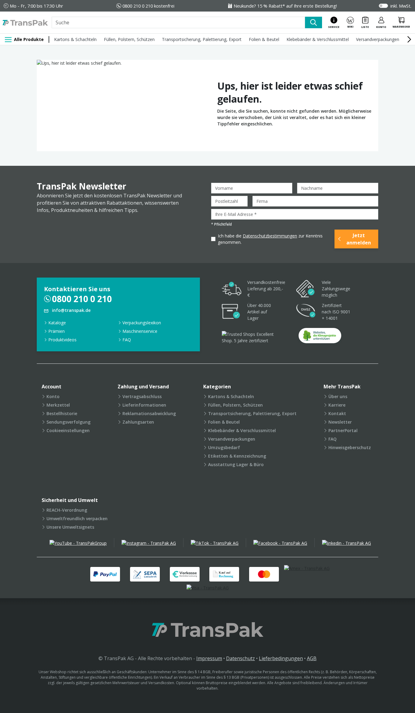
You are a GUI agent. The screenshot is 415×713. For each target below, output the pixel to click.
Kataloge (57, 323)
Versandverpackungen (377, 39)
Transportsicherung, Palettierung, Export (202, 39)
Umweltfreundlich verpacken (77, 518)
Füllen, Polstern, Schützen (129, 39)
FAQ (126, 340)
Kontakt (337, 413)
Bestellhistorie (61, 413)
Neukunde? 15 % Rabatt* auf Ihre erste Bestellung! (285, 6)
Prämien (56, 331)
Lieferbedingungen (281, 658)
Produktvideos (62, 340)
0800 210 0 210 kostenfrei (148, 6)
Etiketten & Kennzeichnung (237, 456)
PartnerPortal (343, 430)
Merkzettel (58, 405)
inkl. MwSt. (400, 6)
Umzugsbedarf (224, 447)
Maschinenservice (139, 331)
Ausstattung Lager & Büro (236, 464)
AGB (312, 658)
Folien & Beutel (264, 39)
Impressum (209, 658)
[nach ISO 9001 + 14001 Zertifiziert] (306, 311)
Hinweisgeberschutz (349, 447)
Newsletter (340, 422)
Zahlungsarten (138, 422)
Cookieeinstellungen (68, 430)
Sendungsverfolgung (68, 422)
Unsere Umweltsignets (70, 527)
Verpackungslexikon (141, 323)
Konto (53, 396)
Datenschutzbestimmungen (270, 236)
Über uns (337, 396)
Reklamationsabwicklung (149, 413)
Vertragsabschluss (142, 396)
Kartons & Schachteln (75, 39)
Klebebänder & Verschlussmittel (317, 39)
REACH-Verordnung (66, 510)
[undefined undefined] (320, 337)
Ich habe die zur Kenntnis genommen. (270, 239)
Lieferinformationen (144, 405)
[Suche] (313, 22)
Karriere (336, 405)
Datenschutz (240, 658)
